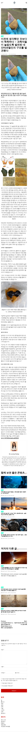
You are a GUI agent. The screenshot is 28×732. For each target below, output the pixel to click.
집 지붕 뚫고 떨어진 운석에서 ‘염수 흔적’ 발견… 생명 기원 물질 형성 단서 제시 (14, 535)
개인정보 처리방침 (5, 726)
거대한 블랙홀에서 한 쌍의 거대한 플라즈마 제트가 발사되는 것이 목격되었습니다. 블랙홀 (14, 568)
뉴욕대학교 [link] (6, 138)
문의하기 (3, 713)
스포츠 (2, 710)
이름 (2, 666)
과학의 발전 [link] (15, 116)
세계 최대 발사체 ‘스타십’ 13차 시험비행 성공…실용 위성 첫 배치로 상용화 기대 (13, 514)
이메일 (3, 672)
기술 (2, 708)
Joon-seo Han (11, 495)
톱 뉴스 (3, 701)
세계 (2, 703)
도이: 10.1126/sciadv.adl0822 (10, 438)
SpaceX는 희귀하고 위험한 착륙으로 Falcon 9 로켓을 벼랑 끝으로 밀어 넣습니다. (13, 611)
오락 (2, 711)
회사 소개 (3, 720)
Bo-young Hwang (12, 54)
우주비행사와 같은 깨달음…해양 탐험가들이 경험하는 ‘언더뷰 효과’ (13, 492)
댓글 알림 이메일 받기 (7, 683)
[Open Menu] (2, 2)
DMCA (2, 723)
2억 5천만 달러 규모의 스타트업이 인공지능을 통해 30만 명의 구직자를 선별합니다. (13, 589)
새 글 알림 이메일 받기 (7, 685)
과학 (2, 36)
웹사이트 (17, 672)
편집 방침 (3, 724)
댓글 (2, 649)
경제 (2, 587)
